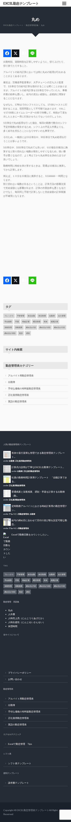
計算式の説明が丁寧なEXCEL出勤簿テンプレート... (38, 467)
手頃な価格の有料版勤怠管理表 (24, 388)
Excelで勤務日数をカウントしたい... (30, 534)
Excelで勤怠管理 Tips (20, 743)
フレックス (9, 316)
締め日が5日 (31, 327)
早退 (17, 321)
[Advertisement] (35, 237)
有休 (45, 321)
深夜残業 (18, 327)
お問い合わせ (15, 679)
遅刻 (28, 333)
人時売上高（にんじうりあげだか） (26, 618)
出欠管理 (61, 316)
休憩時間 (12, 626)
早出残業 (8, 321)
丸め (10, 610)
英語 (21, 333)
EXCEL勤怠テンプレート (21, 3)
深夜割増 (8, 327)
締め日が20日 (10, 333)
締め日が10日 (45, 327)
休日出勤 (31, 316)
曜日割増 (36, 321)
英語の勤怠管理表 (17, 401)
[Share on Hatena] (24, 53)
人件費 (11, 614)
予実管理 (20, 316)
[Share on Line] (32, 53)
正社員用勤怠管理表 (18, 394)
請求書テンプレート (18, 782)
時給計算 (26, 321)
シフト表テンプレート (19, 763)
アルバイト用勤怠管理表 (21, 375)
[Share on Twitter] (15, 53)
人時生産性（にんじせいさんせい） (26, 622)
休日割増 (42, 316)
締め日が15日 (59, 327)
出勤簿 (52, 316)
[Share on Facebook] (7, 53)
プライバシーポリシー (19, 672)
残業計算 (54, 321)
